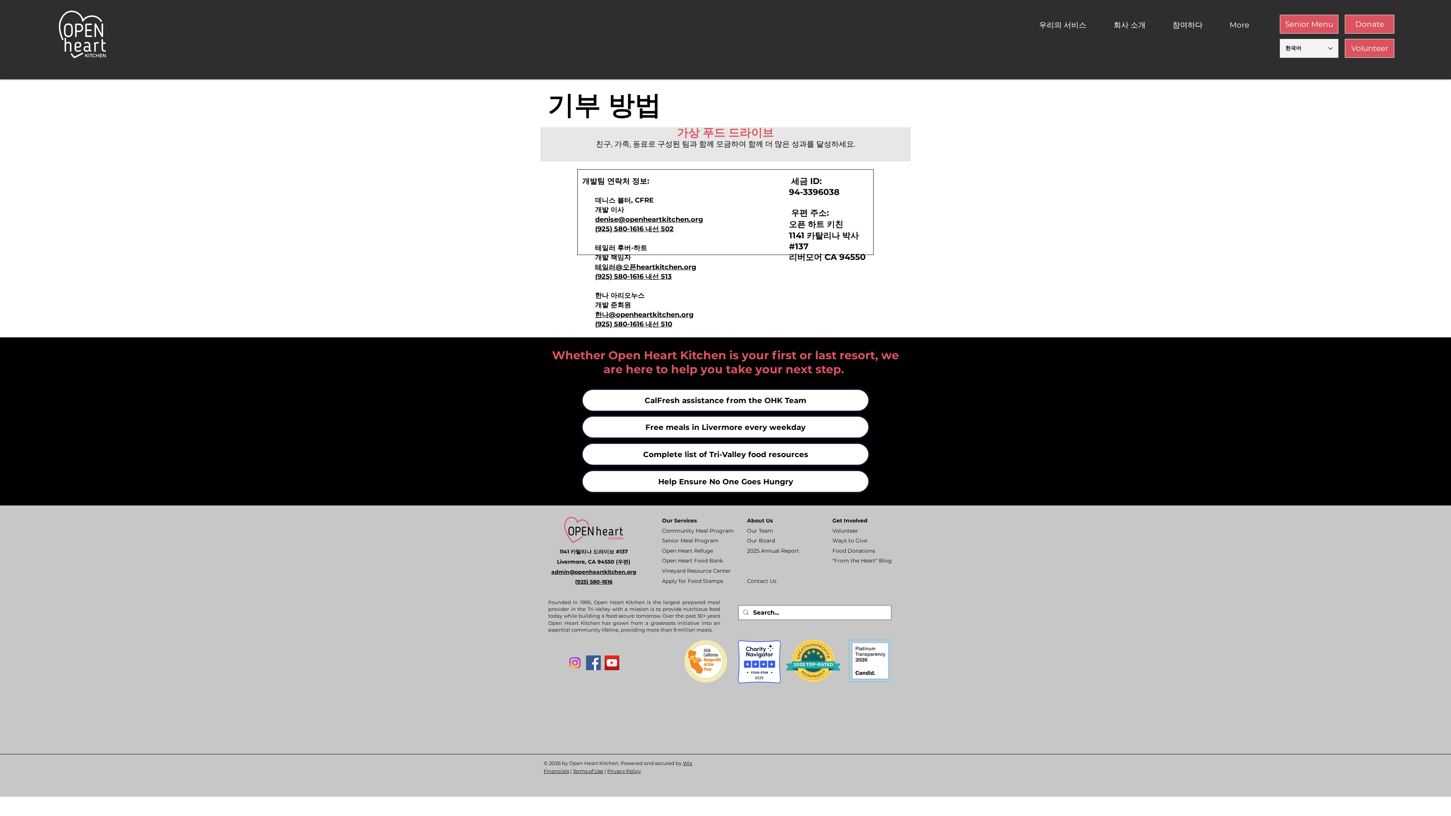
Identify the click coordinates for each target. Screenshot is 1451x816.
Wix (687, 763)
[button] (1070, 25)
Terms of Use (588, 771)
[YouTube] (612, 662)
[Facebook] (593, 662)
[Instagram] (575, 662)
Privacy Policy (624, 771)
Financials (556, 771)
